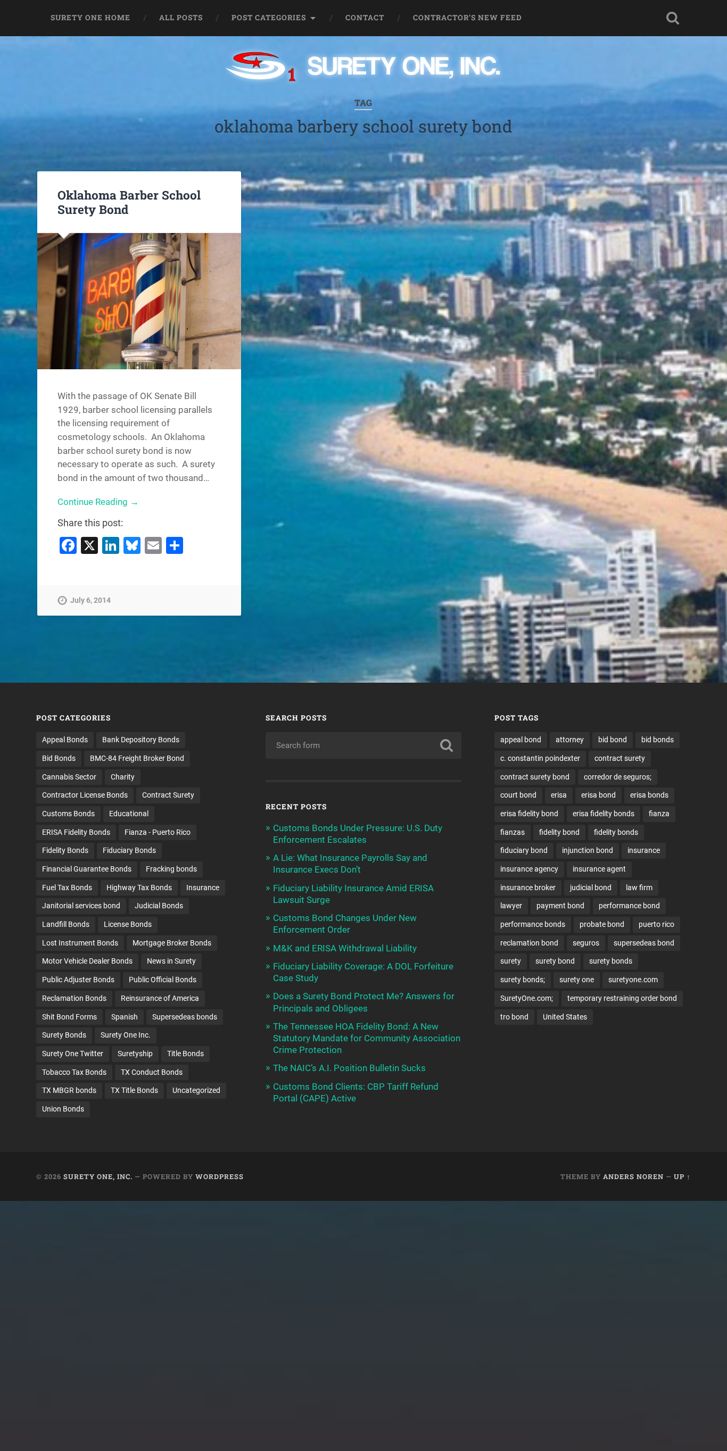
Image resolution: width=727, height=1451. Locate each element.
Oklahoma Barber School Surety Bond (129, 202)
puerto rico (656, 924)
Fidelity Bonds (65, 850)
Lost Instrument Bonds (80, 943)
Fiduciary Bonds (129, 850)
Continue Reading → (98, 501)
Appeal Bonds (65, 739)
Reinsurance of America (160, 998)
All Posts (181, 17)
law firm (639, 887)
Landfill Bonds (65, 924)
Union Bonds (63, 1109)
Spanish (124, 1017)
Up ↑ (682, 1176)
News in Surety (171, 961)
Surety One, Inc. (98, 1176)
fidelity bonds (616, 832)
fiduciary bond (524, 850)
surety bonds (610, 961)
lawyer (511, 905)
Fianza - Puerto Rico (158, 832)
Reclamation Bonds (74, 998)
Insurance (202, 887)
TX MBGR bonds (69, 1090)
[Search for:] (364, 745)
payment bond (560, 905)
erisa (559, 795)
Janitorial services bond (81, 905)
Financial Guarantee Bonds (86, 869)
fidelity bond (559, 832)
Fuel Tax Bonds (67, 887)
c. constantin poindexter (540, 758)
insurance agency (529, 869)
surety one (576, 979)
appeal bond (520, 739)
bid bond (612, 739)
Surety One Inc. (126, 1035)
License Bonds (128, 924)
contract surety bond (534, 777)
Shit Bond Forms (69, 1017)
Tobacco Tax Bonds (74, 1072)
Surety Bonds (64, 1035)
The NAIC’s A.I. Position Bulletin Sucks (349, 1068)
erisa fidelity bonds (603, 813)
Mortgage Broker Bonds (172, 943)
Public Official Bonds (162, 979)
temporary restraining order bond (622, 998)
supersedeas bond (644, 943)
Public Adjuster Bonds (78, 979)
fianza (659, 813)
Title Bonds (185, 1053)
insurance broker (528, 887)
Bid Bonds (59, 758)
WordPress (219, 1176)
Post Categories (269, 17)
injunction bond (587, 850)
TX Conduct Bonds (152, 1072)
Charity (123, 777)
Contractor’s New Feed (467, 17)
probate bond (602, 924)
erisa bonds (649, 795)
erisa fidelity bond (529, 813)
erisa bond (598, 795)
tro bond (514, 1017)
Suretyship (135, 1053)
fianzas (512, 832)
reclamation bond (529, 943)
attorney (570, 739)
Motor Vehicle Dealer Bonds (87, 961)
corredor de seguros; (617, 777)
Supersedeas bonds (184, 1017)
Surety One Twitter (72, 1053)
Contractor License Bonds (85, 795)
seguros (586, 943)
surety (510, 961)
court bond (518, 795)
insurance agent (599, 869)
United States (565, 1017)
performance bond (629, 905)
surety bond (555, 961)
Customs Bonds (68, 813)
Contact (364, 17)
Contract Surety (168, 795)
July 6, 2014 (90, 600)
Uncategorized (196, 1090)
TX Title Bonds (134, 1090)
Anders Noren (633, 1176)
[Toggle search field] (673, 18)
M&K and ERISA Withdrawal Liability (345, 948)
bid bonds (657, 739)
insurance (643, 850)
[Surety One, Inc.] (364, 67)
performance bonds (532, 924)
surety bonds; (522, 979)
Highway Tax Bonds (139, 887)
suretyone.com (633, 979)
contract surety (619, 758)
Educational (128, 813)
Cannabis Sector (69, 777)
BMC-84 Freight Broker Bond (137, 758)
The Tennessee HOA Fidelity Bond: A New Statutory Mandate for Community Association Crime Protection (366, 1038)
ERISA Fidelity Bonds (76, 832)
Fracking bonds (171, 869)
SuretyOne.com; (526, 998)
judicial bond (591, 887)
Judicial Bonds (159, 905)
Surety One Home (90, 17)
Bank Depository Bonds (140, 739)
